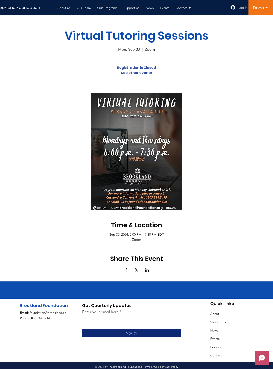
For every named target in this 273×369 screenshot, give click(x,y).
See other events (136, 72)
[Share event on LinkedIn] (147, 270)
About (214, 314)
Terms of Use (151, 366)
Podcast (216, 347)
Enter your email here (100, 312)
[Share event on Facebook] (126, 270)
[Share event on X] (137, 270)
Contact (216, 355)
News (214, 330)
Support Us (218, 322)
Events (214, 339)
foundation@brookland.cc (48, 313)
